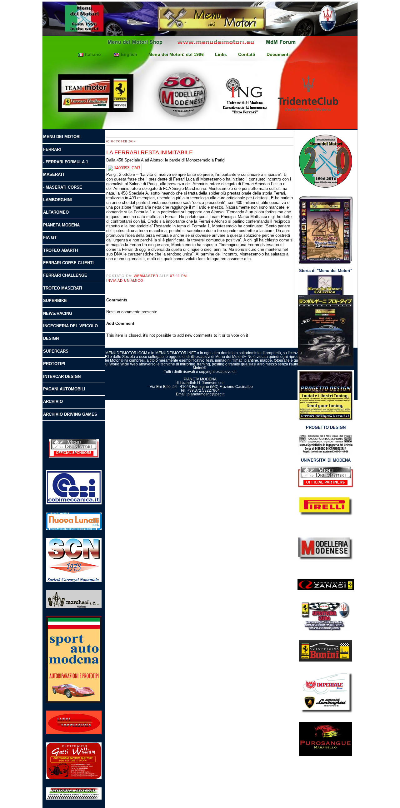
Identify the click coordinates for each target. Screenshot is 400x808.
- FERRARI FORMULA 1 (65, 162)
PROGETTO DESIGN (326, 427)
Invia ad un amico (125, 280)
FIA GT (50, 237)
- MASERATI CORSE (62, 187)
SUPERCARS (55, 351)
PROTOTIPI (54, 363)
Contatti (246, 54)
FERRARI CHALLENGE (65, 275)
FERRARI (52, 149)
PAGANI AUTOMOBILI (64, 389)
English (129, 54)
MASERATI (53, 174)
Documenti (278, 54)
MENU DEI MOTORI (62, 136)
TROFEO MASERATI (62, 288)
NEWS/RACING (57, 313)
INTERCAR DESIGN (62, 376)
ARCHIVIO (53, 401)
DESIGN (51, 338)
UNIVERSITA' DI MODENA (326, 460)
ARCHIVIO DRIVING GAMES (70, 414)
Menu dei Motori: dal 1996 (176, 54)
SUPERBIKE (55, 300)
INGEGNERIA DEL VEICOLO (70, 326)
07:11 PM (178, 276)
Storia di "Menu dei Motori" (325, 270)
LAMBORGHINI (57, 199)
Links (221, 54)
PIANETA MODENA (61, 225)
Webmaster (146, 276)
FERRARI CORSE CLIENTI (68, 262)
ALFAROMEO (56, 212)
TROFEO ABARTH (60, 250)
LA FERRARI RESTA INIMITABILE (149, 152)
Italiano (93, 54)
